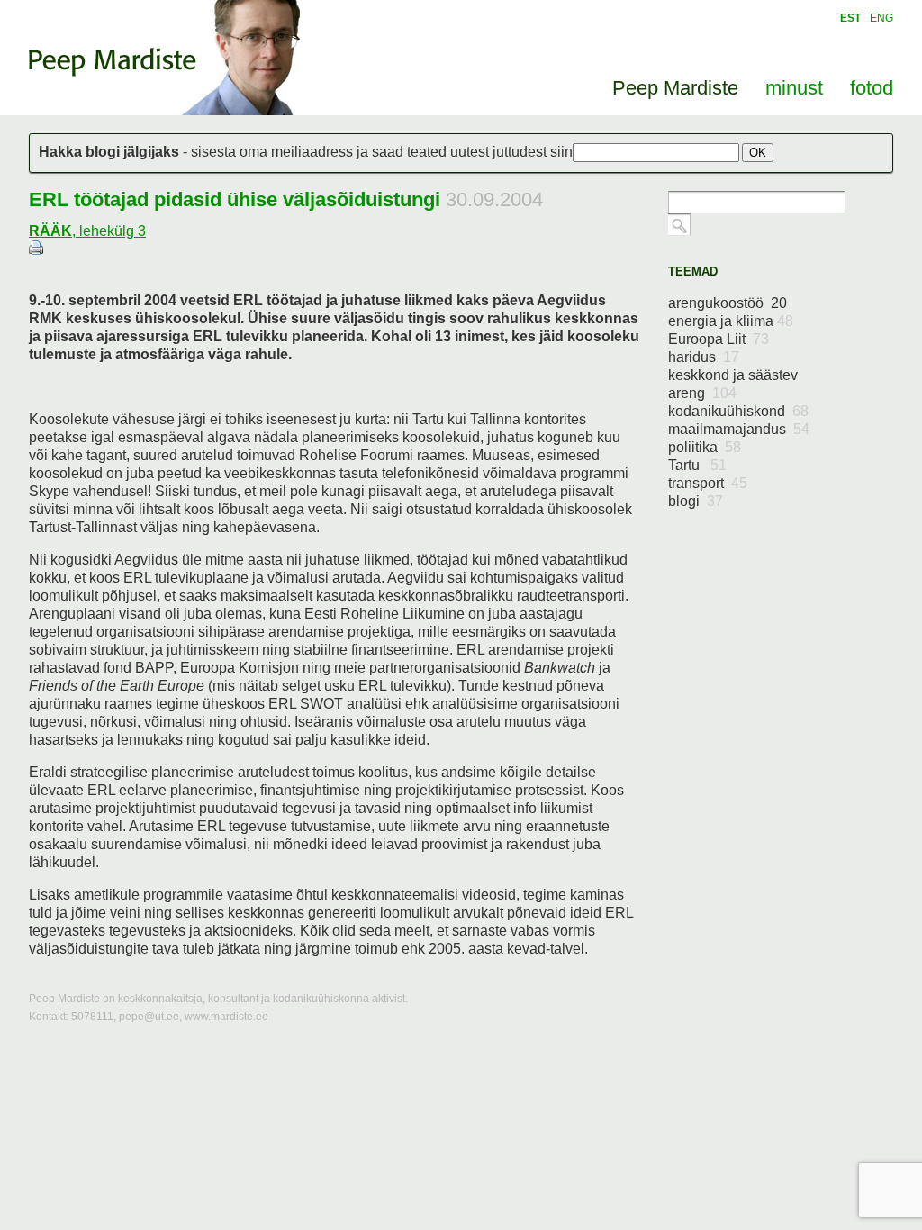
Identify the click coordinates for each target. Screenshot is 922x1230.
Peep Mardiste (112, 62)
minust (794, 88)
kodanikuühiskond (738, 411)
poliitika (704, 447)
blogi (695, 501)
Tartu (697, 465)
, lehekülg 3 (87, 231)
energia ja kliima (730, 321)
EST (850, 18)
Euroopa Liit (718, 339)
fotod (871, 88)
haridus (703, 357)
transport (707, 483)
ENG (881, 18)
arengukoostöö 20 (727, 303)
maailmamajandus (738, 429)
